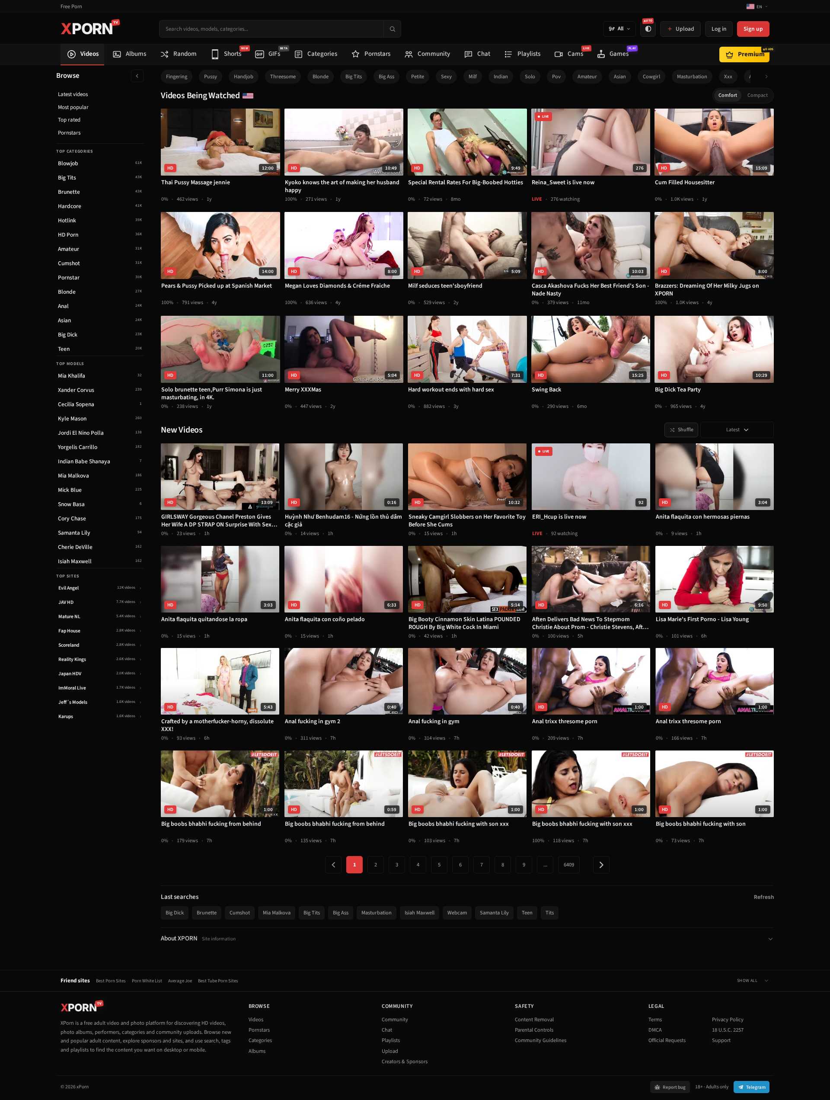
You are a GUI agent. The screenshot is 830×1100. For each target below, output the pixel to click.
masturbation (692, 76)
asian (620, 76)
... (545, 865)
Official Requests (667, 1040)
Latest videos (73, 94)
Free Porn (71, 7)
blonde (321, 76)
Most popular (73, 107)
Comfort (727, 95)
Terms (655, 1019)
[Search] (392, 28)
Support (721, 1040)
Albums (257, 1051)
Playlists (391, 1040)
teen (527, 913)
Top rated (69, 120)
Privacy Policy (728, 1019)
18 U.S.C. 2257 (728, 1030)
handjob (243, 76)
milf (473, 76)
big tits (353, 76)
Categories (260, 1040)
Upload (390, 1051)
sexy (446, 76)
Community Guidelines (540, 1040)
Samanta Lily (494, 913)
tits (550, 913)
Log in (719, 29)
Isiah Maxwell (419, 913)
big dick (175, 913)
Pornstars (69, 133)
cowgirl (651, 76)
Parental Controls (534, 1030)
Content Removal (534, 1019)
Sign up (753, 29)
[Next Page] (601, 864)
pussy (210, 76)
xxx (728, 76)
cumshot (240, 913)
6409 (569, 865)
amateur (587, 76)
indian (501, 76)
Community (395, 1019)
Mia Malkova (276, 913)
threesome (283, 76)
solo (530, 76)
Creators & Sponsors (405, 1061)
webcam (457, 913)
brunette (207, 913)
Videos (256, 1019)
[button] (768, 76)
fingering (176, 76)
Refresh (764, 897)
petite (417, 76)
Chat (387, 1030)
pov (556, 76)
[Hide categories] (137, 76)
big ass (386, 76)
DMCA (655, 1030)
